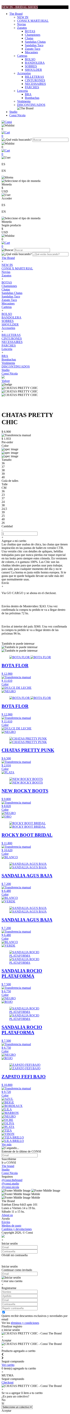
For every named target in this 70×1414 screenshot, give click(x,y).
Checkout (7, 1382)
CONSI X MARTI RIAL (33, 20)
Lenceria (22, 90)
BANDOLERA (35, 62)
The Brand (16, 13)
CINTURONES (35, 80)
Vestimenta (24, 101)
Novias (21, 24)
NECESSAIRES (35, 83)
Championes (32, 34)
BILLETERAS (34, 76)
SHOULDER (33, 69)
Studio (13, 111)
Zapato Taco (32, 48)
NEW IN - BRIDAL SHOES (20, 7)
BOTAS (30, 31)
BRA (28, 94)
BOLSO (30, 59)
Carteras (22, 55)
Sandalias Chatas (35, 41)
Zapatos (22, 27)
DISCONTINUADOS (31, 104)
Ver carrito (8, 1365)
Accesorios (24, 73)
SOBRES (31, 66)
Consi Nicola (17, 115)
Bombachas (32, 97)
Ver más (6, 1144)
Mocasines (31, 52)
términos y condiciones (25, 1322)
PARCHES (32, 87)
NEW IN (22, 17)
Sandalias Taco (34, 45)
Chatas (29, 38)
